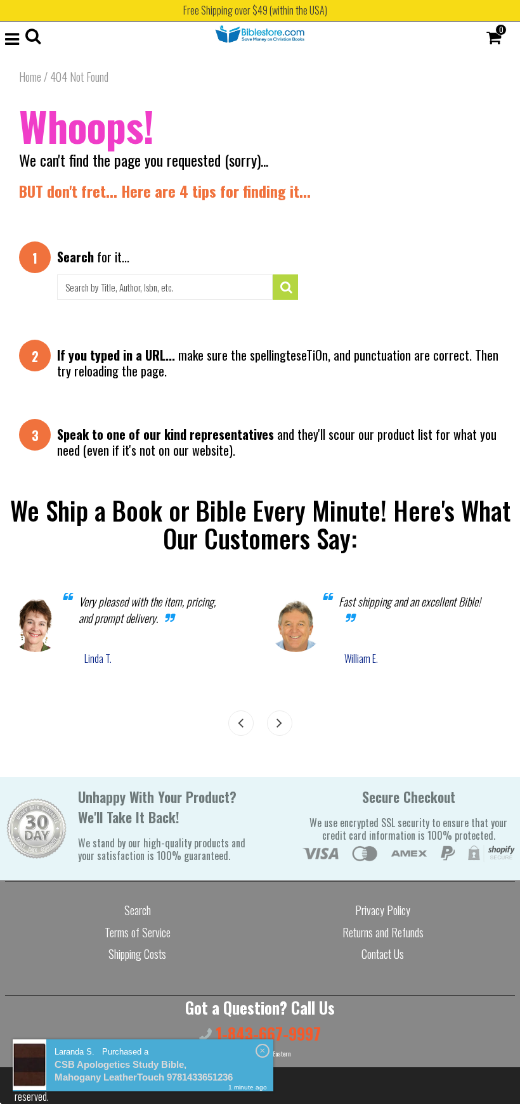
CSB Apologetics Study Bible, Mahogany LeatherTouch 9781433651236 (144, 1070)
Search (137, 910)
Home (30, 76)
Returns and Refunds (383, 932)
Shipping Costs (137, 954)
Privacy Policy (382, 910)
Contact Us (382, 954)
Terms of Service (138, 932)
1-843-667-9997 (266, 1033)
